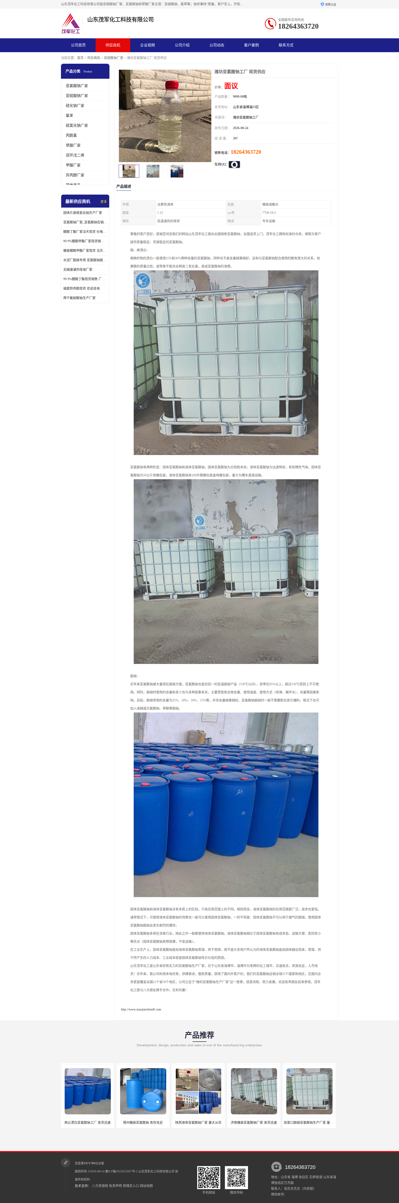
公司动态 (216, 45)
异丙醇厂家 (75, 175)
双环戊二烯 (75, 155)
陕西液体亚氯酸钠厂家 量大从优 (141, 1122)
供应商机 (113, 45)
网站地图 (146, 1186)
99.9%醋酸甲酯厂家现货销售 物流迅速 (85, 241)
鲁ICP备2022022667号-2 (121, 1171)
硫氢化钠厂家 (77, 125)
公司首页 (78, 45)
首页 (80, 58)
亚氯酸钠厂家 (77, 86)
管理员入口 (131, 1186)
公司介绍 (182, 45)
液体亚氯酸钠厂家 (307, 1122)
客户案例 (251, 45)
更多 (103, 201)
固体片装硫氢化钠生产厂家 (82, 212)
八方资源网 (100, 1186)
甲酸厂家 (73, 165)
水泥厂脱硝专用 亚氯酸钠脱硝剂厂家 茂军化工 (85, 260)
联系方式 (286, 45)
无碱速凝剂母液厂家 (77, 269)
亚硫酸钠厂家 (113, 58)
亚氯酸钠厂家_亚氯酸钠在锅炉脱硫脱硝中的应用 (85, 222)
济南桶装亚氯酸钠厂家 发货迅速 (196, 1122)
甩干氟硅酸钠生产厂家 (79, 298)
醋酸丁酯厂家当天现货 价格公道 (85, 231)
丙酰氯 (71, 135)
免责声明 (115, 1186)
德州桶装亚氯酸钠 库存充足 (86, 1122)
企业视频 (147, 45)
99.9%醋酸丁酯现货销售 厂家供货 (85, 279)
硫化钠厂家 (75, 106)
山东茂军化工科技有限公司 (156, 1171)
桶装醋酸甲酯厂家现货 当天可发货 (85, 250)
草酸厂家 (73, 145)
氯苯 (69, 116)
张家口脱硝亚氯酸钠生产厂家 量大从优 (254, 1122)
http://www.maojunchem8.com (141, 1009)
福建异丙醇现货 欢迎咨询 (81, 288)
